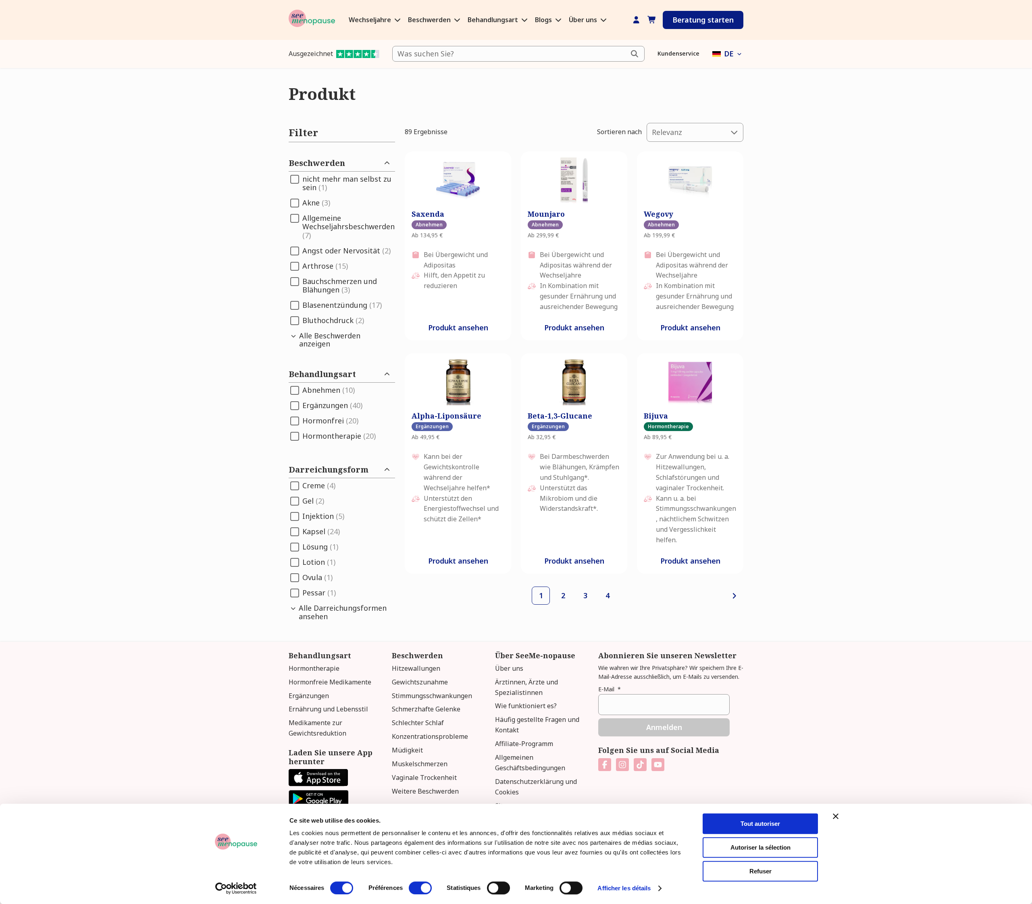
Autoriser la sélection (760, 847)
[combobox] (518, 54)
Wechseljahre (371, 19)
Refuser (760, 871)
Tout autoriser (760, 823)
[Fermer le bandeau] (835, 816)
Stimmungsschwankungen (432, 695)
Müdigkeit (407, 750)
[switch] (420, 887)
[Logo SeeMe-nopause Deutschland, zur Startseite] (312, 20)
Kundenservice (678, 53)
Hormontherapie (314, 668)
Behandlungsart (494, 19)
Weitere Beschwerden (425, 791)
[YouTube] (657, 764)
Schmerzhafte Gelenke (426, 709)
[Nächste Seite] (734, 596)
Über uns (584, 19)
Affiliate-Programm (524, 743)
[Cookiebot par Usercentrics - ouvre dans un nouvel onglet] (236, 888)
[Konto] (636, 20)
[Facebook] (604, 764)
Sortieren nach (619, 131)
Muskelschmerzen (419, 763)
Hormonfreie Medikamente (330, 682)
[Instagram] (622, 764)
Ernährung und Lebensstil (328, 709)
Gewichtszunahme (420, 682)
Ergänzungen (309, 695)
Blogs (544, 19)
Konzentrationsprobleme (430, 736)
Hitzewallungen (416, 668)
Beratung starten (703, 20)
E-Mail (609, 689)
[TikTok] (640, 764)
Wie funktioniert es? (526, 705)
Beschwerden (430, 19)
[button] (727, 54)
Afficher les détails (624, 888)
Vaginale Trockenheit (424, 777)
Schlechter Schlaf (418, 722)
